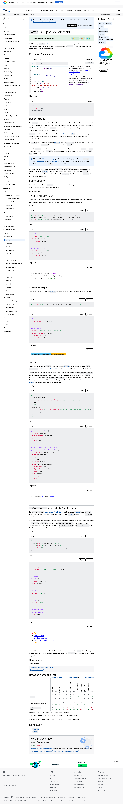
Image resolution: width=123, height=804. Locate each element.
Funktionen (7, 331)
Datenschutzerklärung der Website (26, 797)
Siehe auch (102, 42)
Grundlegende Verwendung (41, 196)
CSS (4, 24)
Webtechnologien (103, 775)
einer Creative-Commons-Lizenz (78, 801)
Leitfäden (6, 28)
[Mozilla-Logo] (8, 797)
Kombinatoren (8, 223)
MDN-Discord (78, 784)
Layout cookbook (9, 184)
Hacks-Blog (101, 791)
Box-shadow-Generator (12, 198)
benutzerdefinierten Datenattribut (48, 369)
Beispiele (101, 34)
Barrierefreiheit (103, 31)
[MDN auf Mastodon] (13, 785)
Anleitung (6, 181)
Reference (6, 213)
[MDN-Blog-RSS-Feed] (16, 785)
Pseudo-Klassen (9, 226)
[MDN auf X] (10, 785)
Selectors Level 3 (47, 159)
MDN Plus (52, 788)
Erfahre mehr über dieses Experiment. (44, 22)
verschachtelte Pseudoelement (53, 512)
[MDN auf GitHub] (4, 785)
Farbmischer (8, 205)
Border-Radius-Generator (12, 195)
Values (6, 324)
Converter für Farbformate (13, 202)
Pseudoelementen (53, 161)
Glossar (100, 788)
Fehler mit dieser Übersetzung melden (65, 751)
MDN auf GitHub (79, 788)
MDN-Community (79, 775)
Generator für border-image (13, 192)
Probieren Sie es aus (105, 23)
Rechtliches (61, 797)
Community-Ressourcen (81, 778)
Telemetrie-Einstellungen (47, 797)
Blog (92, 10)
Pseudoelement (52, 44)
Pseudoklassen (40, 161)
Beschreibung (103, 29)
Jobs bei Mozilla (54, 781)
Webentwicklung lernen (105, 778)
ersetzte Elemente (62, 134)
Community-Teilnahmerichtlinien (77, 797)
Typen (6, 328)
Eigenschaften (8, 216)
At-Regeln (7, 321)
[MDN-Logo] (6, 772)
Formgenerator (9, 209)
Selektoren (7, 219)
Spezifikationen (103, 37)
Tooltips (32, 362)
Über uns (52, 775)
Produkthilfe (53, 791)
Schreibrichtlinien (79, 781)
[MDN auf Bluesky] (7, 785)
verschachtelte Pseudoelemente (53, 508)
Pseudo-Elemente (9, 230)
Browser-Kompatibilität (106, 40)
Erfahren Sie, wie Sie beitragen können (42, 749)
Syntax (101, 26)
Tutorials (100, 784)
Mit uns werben (54, 784)
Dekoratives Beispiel (38, 287)
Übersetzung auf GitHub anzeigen (41, 751)
